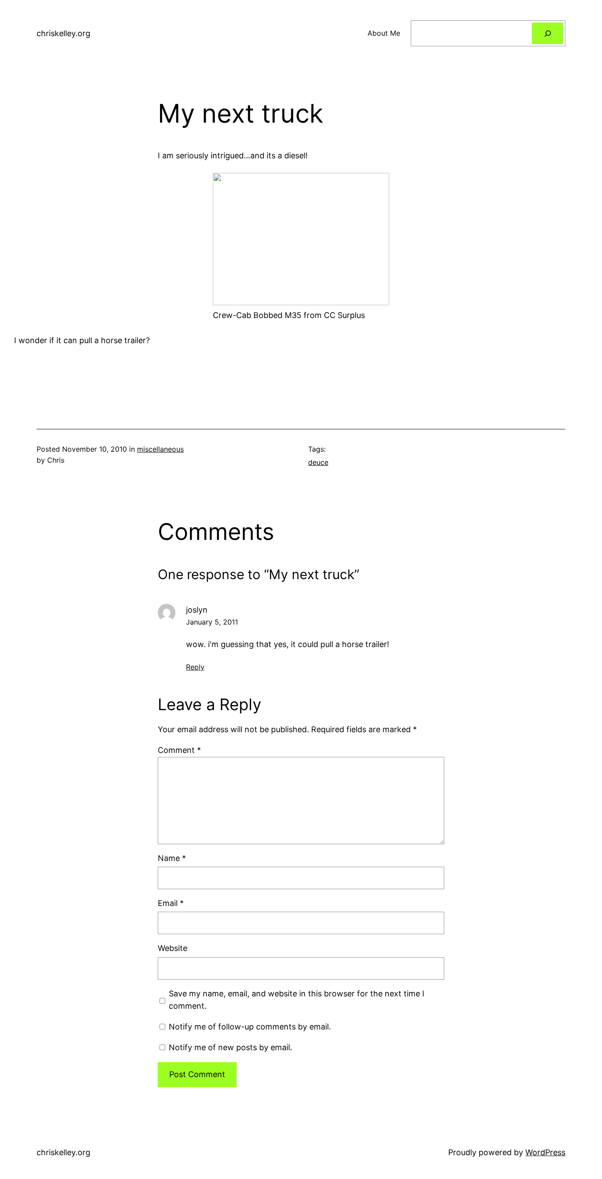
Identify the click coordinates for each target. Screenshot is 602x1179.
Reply (195, 666)
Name (172, 858)
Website (172, 948)
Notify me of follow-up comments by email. (250, 1026)
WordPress (545, 1152)
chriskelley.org (63, 33)
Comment (179, 750)
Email (171, 903)
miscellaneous (160, 449)
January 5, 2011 (212, 622)
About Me (384, 33)
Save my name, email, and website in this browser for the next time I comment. (296, 1000)
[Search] (547, 33)
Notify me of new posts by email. (230, 1047)
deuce (318, 462)
